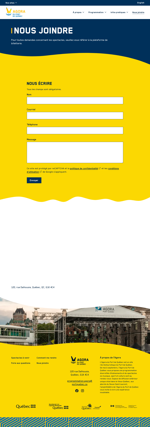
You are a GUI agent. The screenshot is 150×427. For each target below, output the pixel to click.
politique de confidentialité (85, 168)
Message (31, 139)
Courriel (31, 109)
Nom (29, 94)
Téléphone (32, 124)
